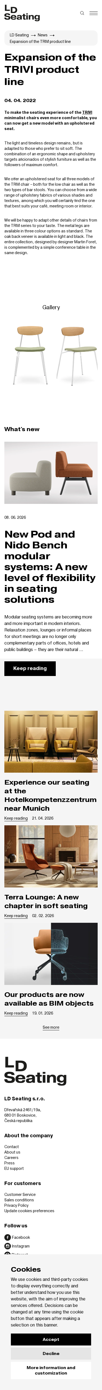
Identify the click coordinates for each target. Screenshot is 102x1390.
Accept (51, 1339)
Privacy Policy (16, 1205)
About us (12, 1152)
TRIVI (87, 112)
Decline (51, 1353)
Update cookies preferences (29, 1210)
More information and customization (51, 1370)
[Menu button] (93, 13)
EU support (14, 1168)
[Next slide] (82, 355)
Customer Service (20, 1194)
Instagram (21, 1246)
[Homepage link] (22, 13)
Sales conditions (19, 1199)
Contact (11, 1146)
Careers (11, 1157)
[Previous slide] (20, 355)
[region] (51, 355)
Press (9, 1162)
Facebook (21, 1237)
